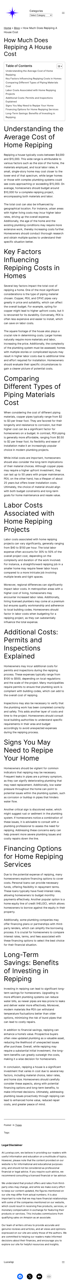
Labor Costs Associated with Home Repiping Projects (31, 92)
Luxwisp (9, 1262)
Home (7, 28)
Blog (17, 28)
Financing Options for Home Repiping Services (32, 109)
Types (18, 1125)
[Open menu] (63, 13)
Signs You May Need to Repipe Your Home (30, 105)
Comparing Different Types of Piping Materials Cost (32, 84)
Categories (36, 10)
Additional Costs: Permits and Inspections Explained (29, 99)
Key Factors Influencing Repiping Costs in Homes (33, 78)
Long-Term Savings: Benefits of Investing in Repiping (30, 115)
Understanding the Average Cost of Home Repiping (29, 72)
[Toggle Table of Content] (58, 66)
